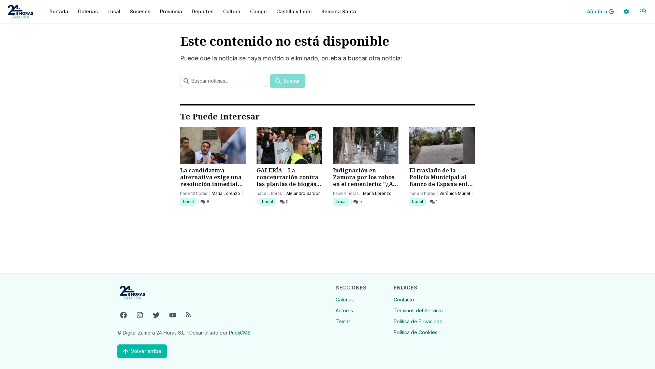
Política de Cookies (415, 332)
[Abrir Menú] (643, 11)
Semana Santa (338, 11)
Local (189, 201)
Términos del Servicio (418, 310)
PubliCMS (239, 333)
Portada (58, 11)
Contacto (404, 299)
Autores (344, 310)
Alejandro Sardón (303, 193)
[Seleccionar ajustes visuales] (626, 11)
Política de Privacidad (418, 321)
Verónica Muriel (454, 193)
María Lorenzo (226, 193)
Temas (343, 321)
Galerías (88, 11)
